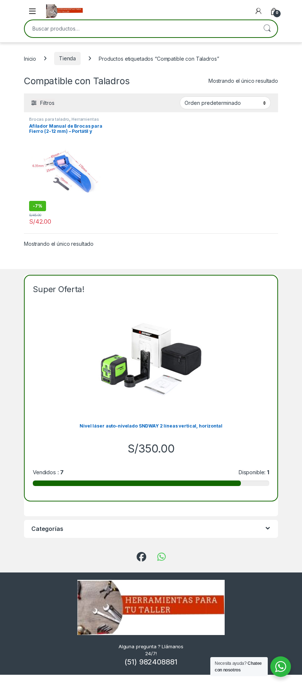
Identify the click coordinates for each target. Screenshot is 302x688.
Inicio (30, 58)
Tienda (67, 58)
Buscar (267, 28)
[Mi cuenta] (258, 11)
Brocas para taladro (49, 119)
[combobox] (141, 28)
